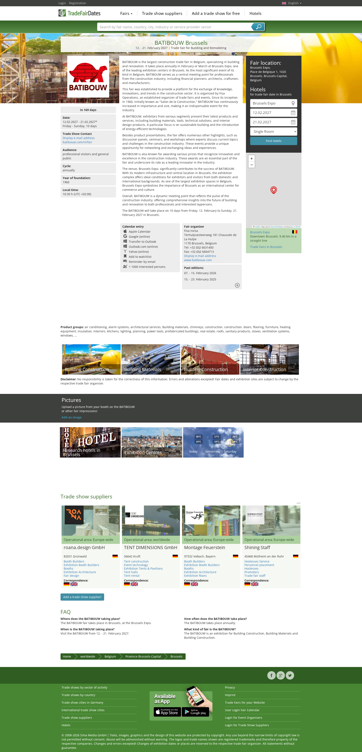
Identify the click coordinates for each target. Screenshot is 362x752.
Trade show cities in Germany (82, 702)
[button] (273, 190)
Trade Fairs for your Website (245, 702)
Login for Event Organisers (243, 718)
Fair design (71, 576)
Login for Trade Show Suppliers (247, 725)
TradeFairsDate (79, 13)
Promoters (251, 572)
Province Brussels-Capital (143, 656)
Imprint (230, 695)
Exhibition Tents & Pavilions (143, 568)
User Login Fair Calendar (242, 710)
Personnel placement (259, 565)
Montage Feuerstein (204, 547)
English (293, 3)
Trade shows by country (78, 695)
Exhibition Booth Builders (81, 565)
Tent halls (131, 572)
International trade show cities (83, 710)
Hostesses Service (256, 561)
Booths (68, 568)
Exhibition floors (195, 576)
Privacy (230, 687)
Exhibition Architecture (80, 572)
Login (62, 3)
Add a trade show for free (216, 13)
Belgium (110, 656)
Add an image (71, 417)
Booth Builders (74, 561)
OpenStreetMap (277, 227)
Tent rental (132, 576)
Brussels (176, 656)
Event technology (136, 565)
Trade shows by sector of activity (84, 687)
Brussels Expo (260, 232)
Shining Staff (257, 547)
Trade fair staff (254, 576)
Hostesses (251, 568)
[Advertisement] (181, 311)
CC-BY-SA (297, 227)
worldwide (87, 656)
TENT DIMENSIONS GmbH (150, 547)
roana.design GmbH (84, 547)
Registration (77, 3)
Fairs (125, 13)
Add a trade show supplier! (82, 597)
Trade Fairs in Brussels (266, 247)
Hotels (255, 13)
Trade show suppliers (162, 13)
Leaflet (257, 227)
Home (67, 656)
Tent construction (136, 561)
